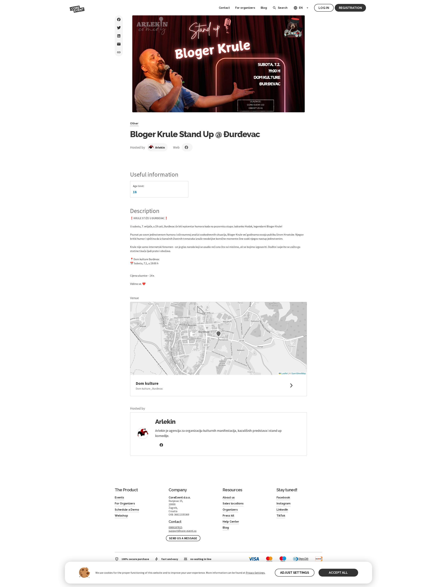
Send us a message (183, 538)
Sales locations (233, 503)
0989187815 (175, 527)
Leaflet (284, 373)
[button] (218, 333)
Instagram (284, 503)
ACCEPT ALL (338, 572)
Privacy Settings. (255, 572)
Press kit (228, 515)
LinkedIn (282, 509)
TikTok (281, 515)
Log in (324, 8)
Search (283, 7)
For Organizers (125, 503)
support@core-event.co (182, 530)
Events (119, 497)
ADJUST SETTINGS (294, 572)
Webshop (121, 515)
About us (229, 497)
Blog (264, 7)
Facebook (283, 497)
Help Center (231, 521)
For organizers (245, 7)
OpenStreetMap (298, 373)
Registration (350, 8)
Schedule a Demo (127, 509)
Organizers (230, 509)
